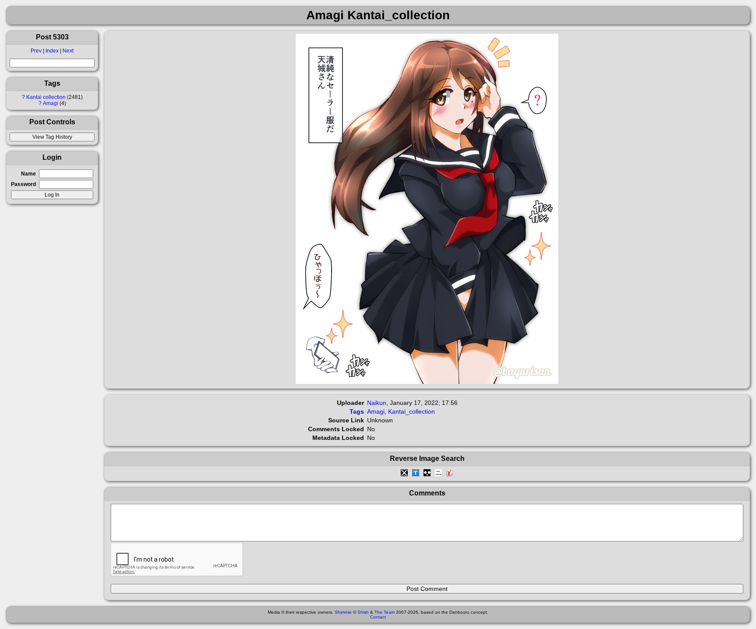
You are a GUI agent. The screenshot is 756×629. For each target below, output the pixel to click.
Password (23, 184)
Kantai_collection (411, 411)
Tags (357, 411)
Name (28, 174)
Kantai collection (46, 97)
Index (52, 51)
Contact (378, 617)
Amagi (50, 103)
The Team (384, 612)
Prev (36, 51)
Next (68, 51)
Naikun (376, 402)
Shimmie (343, 612)
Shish (363, 612)
